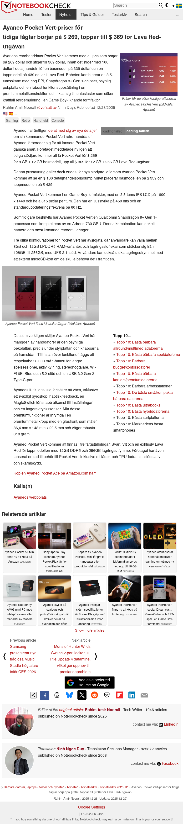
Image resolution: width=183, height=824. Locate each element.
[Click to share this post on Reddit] (94, 694)
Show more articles (89, 630)
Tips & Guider (92, 14)
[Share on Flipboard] (119, 694)
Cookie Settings (91, 807)
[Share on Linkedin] (131, 694)
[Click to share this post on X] (81, 694)
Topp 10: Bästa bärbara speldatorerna (148, 354)
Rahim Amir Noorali (102, 709)
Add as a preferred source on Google (94, 682)
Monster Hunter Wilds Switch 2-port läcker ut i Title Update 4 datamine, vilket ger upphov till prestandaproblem (70, 659)
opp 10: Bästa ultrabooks (139, 405)
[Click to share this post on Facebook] (44, 695)
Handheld (40, 120)
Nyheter (66, 14)
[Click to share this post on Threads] (56, 695)
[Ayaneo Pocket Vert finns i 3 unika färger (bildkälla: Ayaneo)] (50, 293)
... (177, 14)
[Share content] (33, 695)
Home (28, 14)
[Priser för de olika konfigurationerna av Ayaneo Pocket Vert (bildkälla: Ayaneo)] (149, 74)
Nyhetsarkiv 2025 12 (114, 787)
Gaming (12, 120)
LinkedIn (170, 724)
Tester (46, 14)
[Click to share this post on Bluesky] (69, 695)
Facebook (169, 763)
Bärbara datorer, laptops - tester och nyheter (34, 787)
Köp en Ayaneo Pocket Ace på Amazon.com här (54, 473)
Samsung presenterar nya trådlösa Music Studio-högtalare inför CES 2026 (24, 659)
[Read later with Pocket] (107, 694)
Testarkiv (119, 14)
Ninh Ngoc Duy (70, 748)
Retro (25, 120)
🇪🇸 (11, 113)
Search (141, 14)
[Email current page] (144, 695)
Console (57, 120)
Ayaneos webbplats (30, 497)
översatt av (47, 107)
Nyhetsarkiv (89, 787)
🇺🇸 (5, 113)
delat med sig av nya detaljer (72, 130)
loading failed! (112, 131)
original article (71, 709)
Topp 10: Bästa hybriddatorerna (142, 411)
